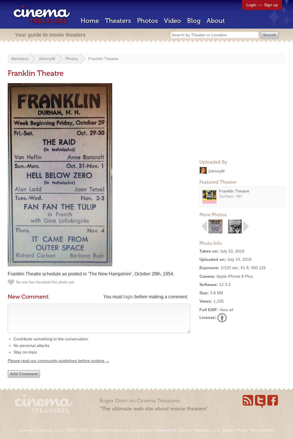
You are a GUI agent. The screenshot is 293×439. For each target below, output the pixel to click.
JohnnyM (47, 58)
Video (172, 21)
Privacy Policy (235, 430)
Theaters (118, 21)
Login (251, 5)
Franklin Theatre (103, 58)
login (128, 296)
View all (226, 309)
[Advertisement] (242, 119)
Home (90, 21)
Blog (194, 21)
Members (19, 58)
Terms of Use (262, 430)
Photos (147, 21)
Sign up (271, 5)
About (216, 21)
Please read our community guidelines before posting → (58, 360)
